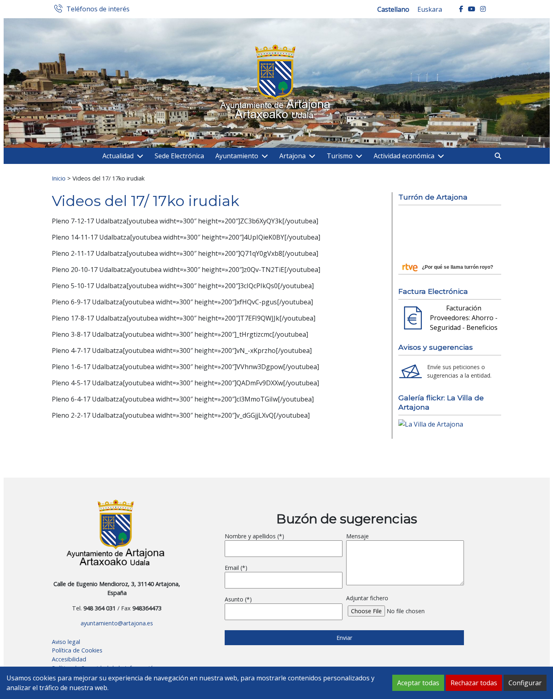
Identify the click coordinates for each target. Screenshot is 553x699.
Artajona (292, 155)
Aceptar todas (418, 682)
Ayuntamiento (236, 155)
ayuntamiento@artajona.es (117, 623)
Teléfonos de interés (98, 9)
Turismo (340, 155)
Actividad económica (404, 155)
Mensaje (357, 536)
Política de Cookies (77, 650)
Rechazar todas (474, 682)
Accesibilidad (69, 659)
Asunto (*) (238, 599)
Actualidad (118, 155)
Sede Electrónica (179, 155)
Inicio (59, 178)
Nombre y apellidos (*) (254, 536)
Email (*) (236, 568)
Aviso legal (66, 642)
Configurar (525, 682)
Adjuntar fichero (367, 598)
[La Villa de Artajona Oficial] (430, 423)
